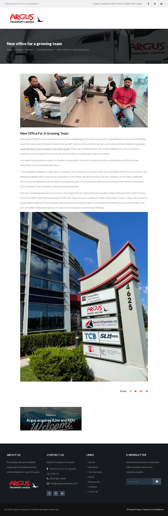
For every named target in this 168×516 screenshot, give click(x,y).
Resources (94, 481)
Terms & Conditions (153, 509)
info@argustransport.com (64, 483)
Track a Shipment (125, 3)
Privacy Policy (134, 509)
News (91, 477)
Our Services (95, 472)
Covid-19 (93, 491)
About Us (93, 467)
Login (139, 3)
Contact (92, 486)
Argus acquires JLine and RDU (51, 420)
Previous (51, 415)
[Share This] (130, 391)
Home (91, 462)
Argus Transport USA (104, 3)
